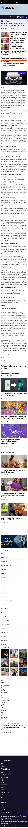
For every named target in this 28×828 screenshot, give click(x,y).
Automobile (3, 557)
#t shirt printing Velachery (14, 25)
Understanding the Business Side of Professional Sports (17, 46)
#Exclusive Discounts (10, 28)
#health (3, 23)
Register (3, 765)
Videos (2, 644)
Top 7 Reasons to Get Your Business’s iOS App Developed (14, 394)
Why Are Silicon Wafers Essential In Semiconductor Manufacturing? (13, 417)
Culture (2, 569)
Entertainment (4, 581)
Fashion (2, 585)
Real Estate (3, 620)
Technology (3, 632)
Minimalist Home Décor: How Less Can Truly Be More (18, 34)
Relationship (3, 624)
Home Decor (3, 604)
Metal (2, 612)
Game (2, 593)
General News (4, 597)
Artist (2, 553)
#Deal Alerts (16, 27)
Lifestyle (3, 608)
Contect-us (3, 766)
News (2, 616)
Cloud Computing (5, 565)
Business (3, 561)
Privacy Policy (4, 768)
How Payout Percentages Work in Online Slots (11, 825)
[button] (3, 741)
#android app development (12, 23)
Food (2, 589)
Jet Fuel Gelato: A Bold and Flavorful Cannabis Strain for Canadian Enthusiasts (13, 53)
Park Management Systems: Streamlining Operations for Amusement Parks (11, 441)
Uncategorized (4, 640)
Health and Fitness (5, 600)
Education (3, 577)
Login (2, 763)
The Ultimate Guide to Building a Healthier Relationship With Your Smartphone (18, 41)
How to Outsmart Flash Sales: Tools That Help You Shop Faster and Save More (13, 727)
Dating (2, 573)
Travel (2, 636)
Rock (2, 628)
